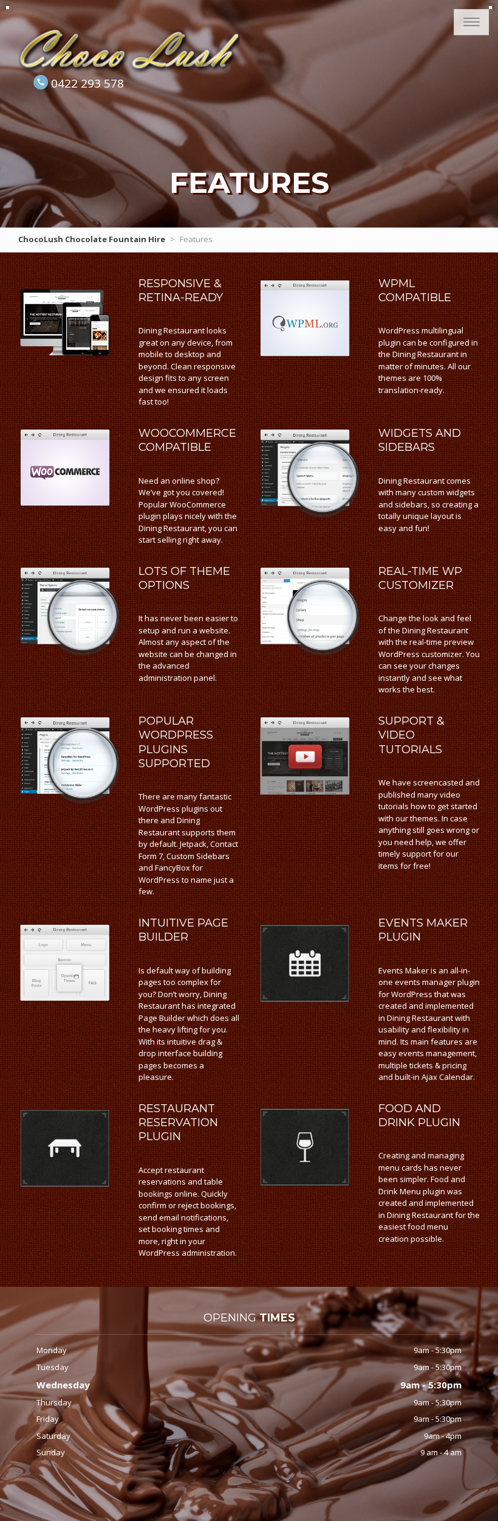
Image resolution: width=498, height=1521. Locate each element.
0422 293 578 (87, 83)
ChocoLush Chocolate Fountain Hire (91, 239)
